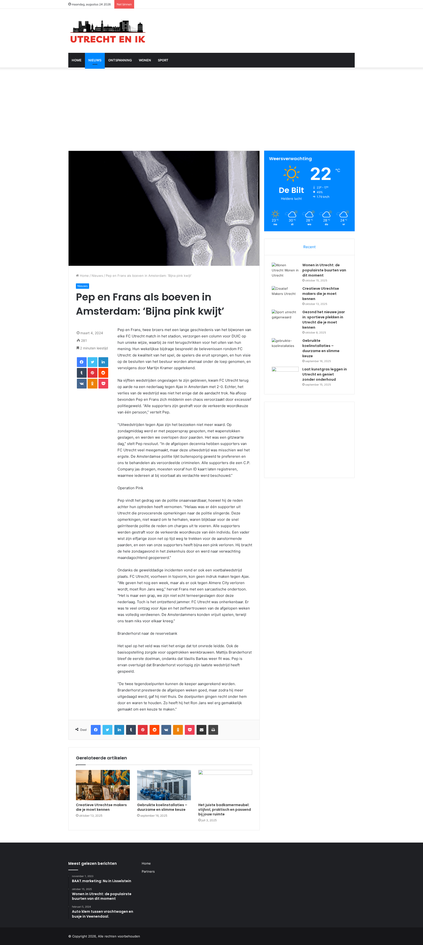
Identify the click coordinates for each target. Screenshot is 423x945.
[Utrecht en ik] (107, 31)
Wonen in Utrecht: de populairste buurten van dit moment (324, 270)
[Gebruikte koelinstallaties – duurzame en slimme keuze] (164, 785)
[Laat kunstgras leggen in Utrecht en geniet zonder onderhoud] (285, 376)
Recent (309, 247)
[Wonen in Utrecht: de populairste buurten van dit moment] (285, 272)
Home (77, 60)
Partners (148, 871)
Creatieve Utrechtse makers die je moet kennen (101, 807)
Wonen (145, 60)
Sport (163, 60)
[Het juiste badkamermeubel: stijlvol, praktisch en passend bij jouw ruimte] (225, 785)
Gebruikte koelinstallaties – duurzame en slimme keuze (162, 807)
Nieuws (94, 60)
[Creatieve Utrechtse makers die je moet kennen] (103, 785)
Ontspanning (120, 60)
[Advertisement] (211, 109)
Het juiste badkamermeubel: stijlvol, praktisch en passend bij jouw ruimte (224, 809)
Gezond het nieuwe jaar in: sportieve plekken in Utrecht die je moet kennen (323, 320)
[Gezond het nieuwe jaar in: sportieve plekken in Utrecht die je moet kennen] (285, 319)
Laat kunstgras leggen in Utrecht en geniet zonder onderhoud (324, 374)
